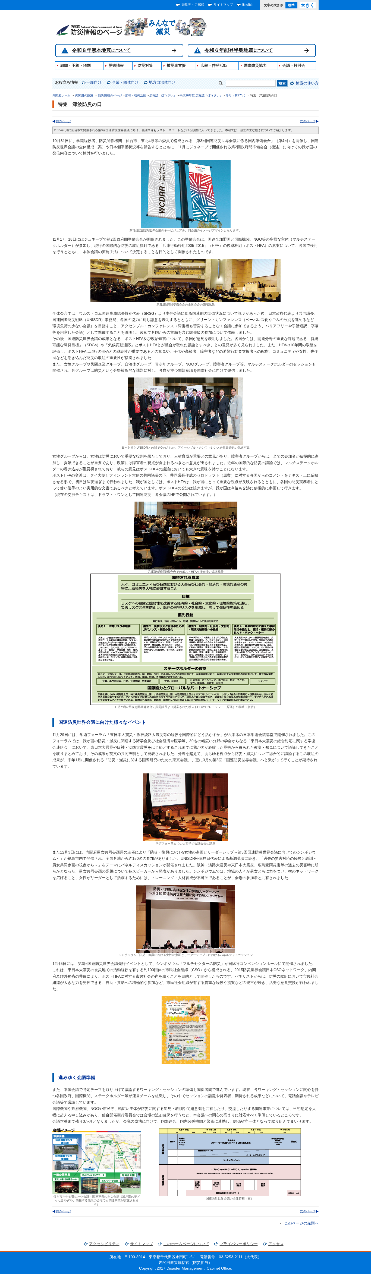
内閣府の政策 (84, 95)
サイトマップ (223, 5)
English (247, 5)
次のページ (307, 121)
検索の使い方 (307, 83)
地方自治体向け (162, 82)
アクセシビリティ (104, 1244)
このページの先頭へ (301, 1223)
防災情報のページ (110, 95)
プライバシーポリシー (239, 1244)
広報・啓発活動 (135, 95)
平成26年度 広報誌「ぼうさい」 (201, 95)
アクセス (276, 1244)
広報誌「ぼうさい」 (162, 95)
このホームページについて (186, 1244)
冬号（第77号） (236, 95)
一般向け (94, 82)
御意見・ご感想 (192, 5)
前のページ (63, 121)
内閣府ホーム (61, 95)
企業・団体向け (125, 82)
